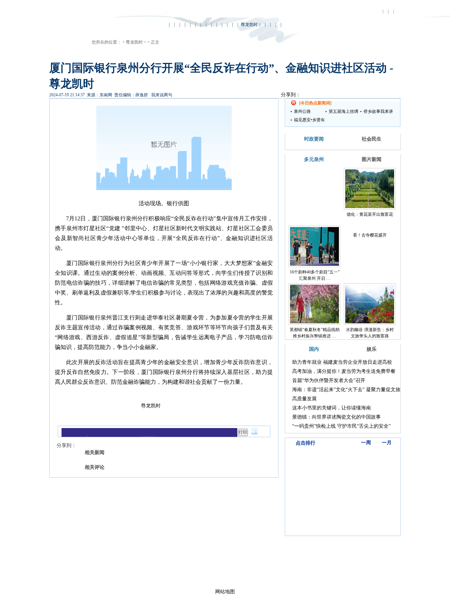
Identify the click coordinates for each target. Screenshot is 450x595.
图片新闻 (371, 159)
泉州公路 (302, 111)
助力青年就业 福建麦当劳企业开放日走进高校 (342, 362)
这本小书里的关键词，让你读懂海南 (331, 407)
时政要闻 (314, 139)
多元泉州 (314, 159)
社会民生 (371, 139)
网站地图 (225, 591)
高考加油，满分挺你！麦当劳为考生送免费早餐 (344, 371)
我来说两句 (161, 94)
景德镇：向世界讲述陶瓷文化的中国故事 (336, 417)
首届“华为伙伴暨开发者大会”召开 (328, 380)
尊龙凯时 (249, 24)
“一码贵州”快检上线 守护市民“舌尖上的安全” (341, 426)
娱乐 (372, 349)
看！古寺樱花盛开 (370, 235)
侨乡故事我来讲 (378, 111)
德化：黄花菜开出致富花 (370, 214)
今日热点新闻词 (315, 103)
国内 (314, 349)
